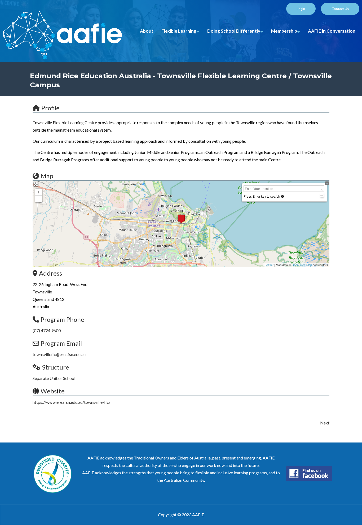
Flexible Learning (178, 31)
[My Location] (282, 196)
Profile (50, 108)
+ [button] (38, 192)
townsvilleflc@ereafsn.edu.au (59, 354)
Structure (55, 367)
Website (53, 391)
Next (324, 422)
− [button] (38, 199)
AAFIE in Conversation (331, 31)
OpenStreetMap (302, 265)
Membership (284, 31)
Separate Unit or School (54, 378)
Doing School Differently (233, 31)
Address (50, 273)
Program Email (61, 343)
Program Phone (62, 319)
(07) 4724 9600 (47, 330)
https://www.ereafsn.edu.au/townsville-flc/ (72, 402)
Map (47, 176)
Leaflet (269, 265)
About (146, 31)
